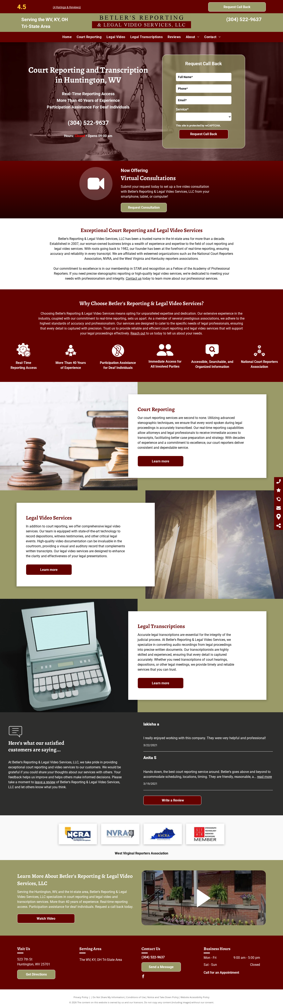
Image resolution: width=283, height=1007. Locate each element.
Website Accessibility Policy (194, 997)
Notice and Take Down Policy (163, 997)
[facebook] (143, 977)
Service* (182, 109)
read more (264, 777)
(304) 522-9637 (244, 19)
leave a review (45, 782)
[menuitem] (67, 37)
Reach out (138, 333)
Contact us (134, 278)
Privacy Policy (81, 997)
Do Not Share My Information (108, 997)
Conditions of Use (135, 997)
